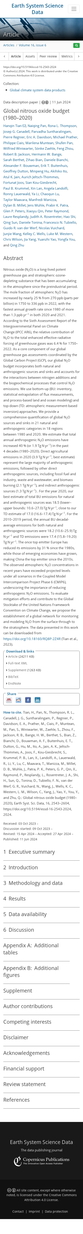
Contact (18, 1211)
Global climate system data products (37, 90)
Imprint (34, 1211)
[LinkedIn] (38, 700)
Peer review (48, 56)
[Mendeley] (9, 700)
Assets (30, 56)
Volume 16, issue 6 (32, 45)
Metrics (67, 56)
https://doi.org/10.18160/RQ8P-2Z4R (32, 638)
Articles (8, 45)
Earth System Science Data (37, 9)
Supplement (17, 670)
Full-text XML (17, 663)
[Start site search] (76, 45)
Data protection (56, 1211)
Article (16, 56)
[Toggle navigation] (74, 9)
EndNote (14, 683)
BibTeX (13, 677)
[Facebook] (28, 700)
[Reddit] (18, 700)
